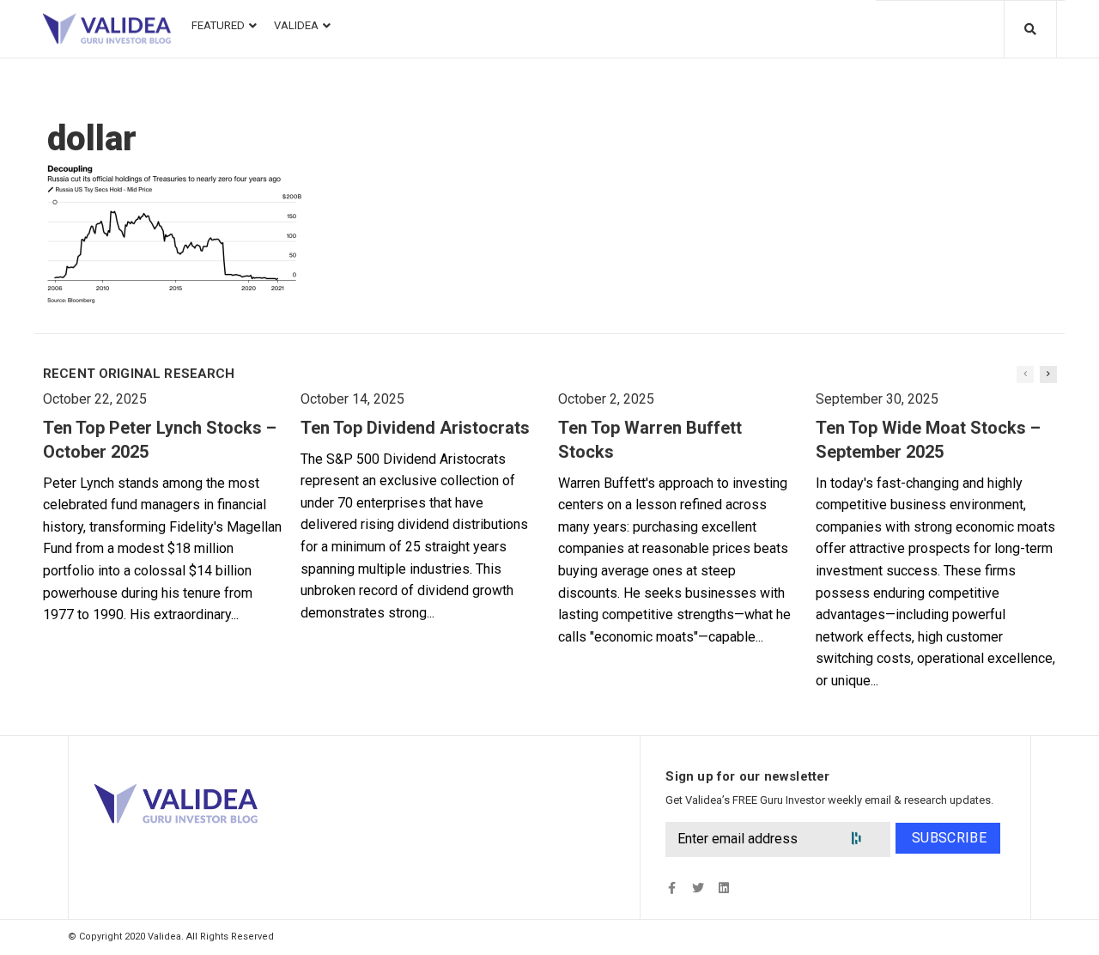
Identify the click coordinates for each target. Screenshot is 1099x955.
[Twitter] (697, 887)
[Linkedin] (723, 887)
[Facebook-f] (671, 887)
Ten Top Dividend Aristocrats (415, 427)
